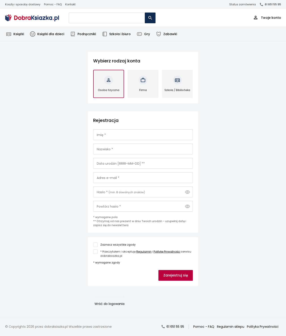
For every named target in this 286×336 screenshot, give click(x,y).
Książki (18, 34)
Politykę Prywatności (167, 251)
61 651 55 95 (273, 4)
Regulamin (143, 251)
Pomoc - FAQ (53, 4)
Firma (143, 90)
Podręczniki (87, 34)
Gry (147, 34)
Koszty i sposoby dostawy (22, 4)
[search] (150, 18)
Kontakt (70, 4)
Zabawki (170, 34)
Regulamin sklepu (230, 326)
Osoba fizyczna (108, 90)
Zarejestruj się (175, 275)
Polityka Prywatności (262, 326)
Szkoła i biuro (120, 34)
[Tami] (32, 18)
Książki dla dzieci (50, 34)
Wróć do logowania (109, 304)
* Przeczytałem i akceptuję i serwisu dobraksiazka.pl (145, 254)
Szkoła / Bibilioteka (177, 90)
